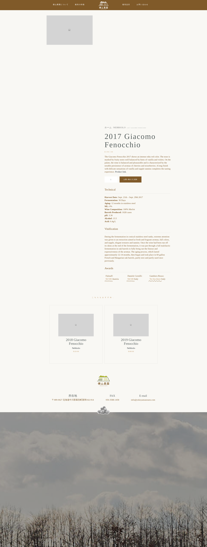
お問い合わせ (142, 4)
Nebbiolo (119, 127)
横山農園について (60, 4)
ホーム (108, 127)
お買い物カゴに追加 (130, 179)
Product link (120, 172)
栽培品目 (126, 4)
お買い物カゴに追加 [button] (76, 357)
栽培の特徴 (80, 4)
